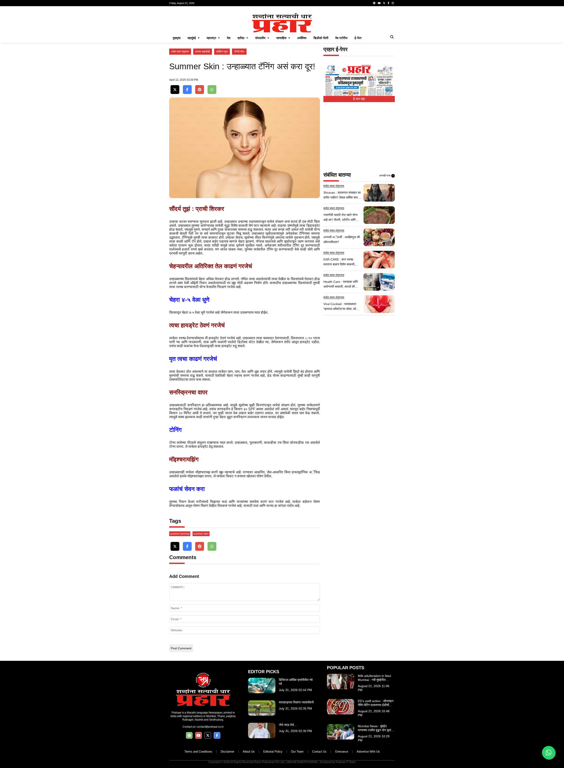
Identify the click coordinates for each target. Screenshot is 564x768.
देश (228, 38)
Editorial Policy (272, 751)
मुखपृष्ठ (176, 38)
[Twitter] (384, 3)
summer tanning (179, 533)
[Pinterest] (199, 90)
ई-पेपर (358, 38)
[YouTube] (379, 3)
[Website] (374, 3)
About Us (249, 751)
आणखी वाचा (386, 175)
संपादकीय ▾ (262, 38)
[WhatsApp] (212, 90)
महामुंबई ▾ (193, 38)
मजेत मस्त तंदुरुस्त (180, 51)
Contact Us (319, 751)
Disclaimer (227, 751)
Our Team (297, 751)
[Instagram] (393, 3)
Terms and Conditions (198, 751)
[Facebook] (388, 3)
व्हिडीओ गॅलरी (321, 38)
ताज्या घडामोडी (202, 51)
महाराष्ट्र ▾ (213, 38)
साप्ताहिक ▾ (283, 38)
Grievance (341, 751)
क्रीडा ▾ (242, 38)
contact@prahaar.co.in (210, 726)
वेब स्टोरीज (341, 38)
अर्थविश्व (301, 38)
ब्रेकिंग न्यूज (222, 51)
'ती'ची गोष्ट (239, 51)
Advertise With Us (368, 751)
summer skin (201, 533)
